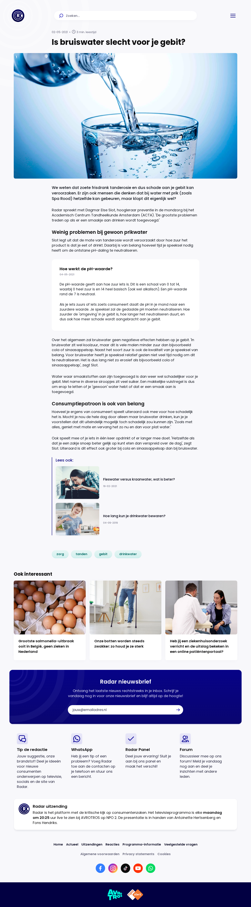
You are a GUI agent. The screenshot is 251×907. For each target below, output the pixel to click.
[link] (60, 554)
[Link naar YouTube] (138, 868)
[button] (233, 15)
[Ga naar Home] (18, 15)
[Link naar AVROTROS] (115, 895)
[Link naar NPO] (135, 895)
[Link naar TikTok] (125, 868)
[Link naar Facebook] (100, 868)
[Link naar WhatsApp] (150, 868)
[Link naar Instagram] (113, 868)
